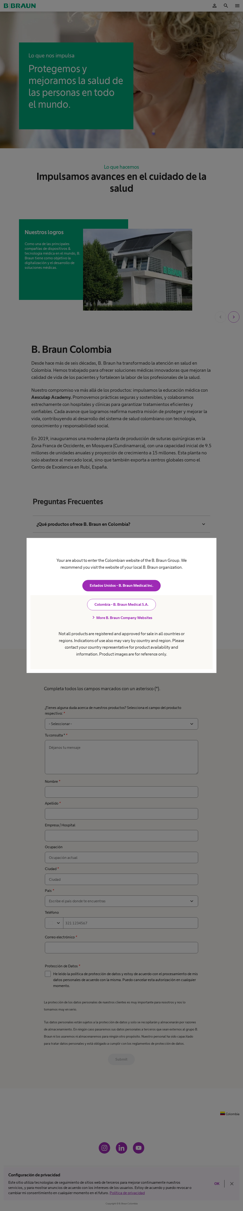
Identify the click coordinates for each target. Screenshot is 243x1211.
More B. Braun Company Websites (121, 617)
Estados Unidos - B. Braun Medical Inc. (121, 586)
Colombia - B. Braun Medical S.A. (121, 605)
